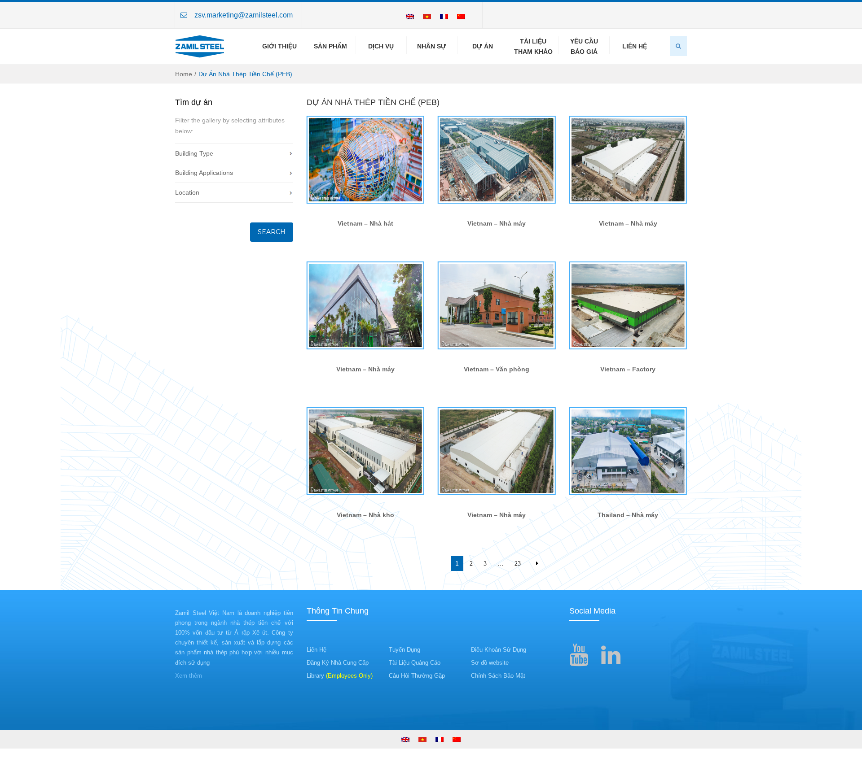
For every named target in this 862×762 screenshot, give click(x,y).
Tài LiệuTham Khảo (533, 46)
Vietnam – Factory (627, 369)
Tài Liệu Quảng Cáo (414, 662)
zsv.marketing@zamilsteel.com (243, 15)
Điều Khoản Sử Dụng (498, 649)
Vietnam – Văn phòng (496, 369)
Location (187, 192)
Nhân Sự (431, 46)
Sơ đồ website (490, 662)
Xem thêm (188, 675)
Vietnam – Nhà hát (365, 223)
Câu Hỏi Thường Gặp (417, 675)
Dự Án (482, 46)
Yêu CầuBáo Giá (584, 46)
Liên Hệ (634, 46)
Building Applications (204, 172)
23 (518, 563)
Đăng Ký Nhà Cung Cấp (338, 662)
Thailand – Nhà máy (628, 514)
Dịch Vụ (381, 46)
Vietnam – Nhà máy (496, 223)
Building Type (194, 153)
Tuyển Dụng (404, 649)
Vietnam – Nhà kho (365, 514)
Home (183, 74)
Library (340, 675)
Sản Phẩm (330, 46)
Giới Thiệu (279, 46)
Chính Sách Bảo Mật (498, 675)
